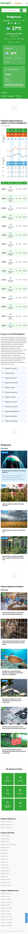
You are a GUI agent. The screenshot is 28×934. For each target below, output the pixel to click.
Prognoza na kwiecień (11, 382)
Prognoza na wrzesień (11, 406)
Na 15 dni (18, 96)
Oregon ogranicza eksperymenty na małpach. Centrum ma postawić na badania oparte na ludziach (13, 642)
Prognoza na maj (9, 387)
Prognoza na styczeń (11, 368)
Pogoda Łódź (4, 856)
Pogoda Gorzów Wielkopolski (8, 844)
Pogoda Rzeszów (5, 870)
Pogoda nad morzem (6, 821)
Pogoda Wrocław (5, 882)
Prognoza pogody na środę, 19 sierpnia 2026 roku (13, 530)
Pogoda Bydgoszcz (5, 838)
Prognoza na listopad (11, 416)
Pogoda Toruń (4, 876)
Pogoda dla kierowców (6, 824)
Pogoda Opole (4, 865)
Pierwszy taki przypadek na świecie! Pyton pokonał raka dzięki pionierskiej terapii (13, 613)
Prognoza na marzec (11, 378)
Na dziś (3, 96)
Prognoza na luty (10, 373)
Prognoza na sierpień (11, 402)
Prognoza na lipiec (10, 397)
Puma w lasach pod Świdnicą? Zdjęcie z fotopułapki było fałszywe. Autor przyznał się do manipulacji (13, 751)
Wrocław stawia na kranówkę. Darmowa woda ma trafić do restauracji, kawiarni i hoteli (14, 727)
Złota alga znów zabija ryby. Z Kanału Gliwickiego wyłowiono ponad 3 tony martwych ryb (11, 700)
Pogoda (18, 3)
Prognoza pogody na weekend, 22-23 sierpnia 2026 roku (14, 471)
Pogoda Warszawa (5, 879)
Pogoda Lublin (4, 859)
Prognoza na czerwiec (11, 392)
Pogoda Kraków (5, 853)
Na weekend (10, 96)
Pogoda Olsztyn (5, 862)
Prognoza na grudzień (11, 421)
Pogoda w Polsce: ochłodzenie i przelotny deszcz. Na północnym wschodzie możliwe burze (13, 558)
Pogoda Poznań (5, 867)
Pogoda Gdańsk (5, 841)
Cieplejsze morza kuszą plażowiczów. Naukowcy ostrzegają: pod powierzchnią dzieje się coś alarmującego (12, 672)
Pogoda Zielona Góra (6, 885)
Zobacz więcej (4, 448)
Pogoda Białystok (5, 835)
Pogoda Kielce (4, 850)
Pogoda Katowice (5, 847)
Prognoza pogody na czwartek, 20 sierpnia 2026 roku (13, 504)
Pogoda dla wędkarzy (6, 827)
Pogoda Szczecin (5, 873)
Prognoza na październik (12, 411)
